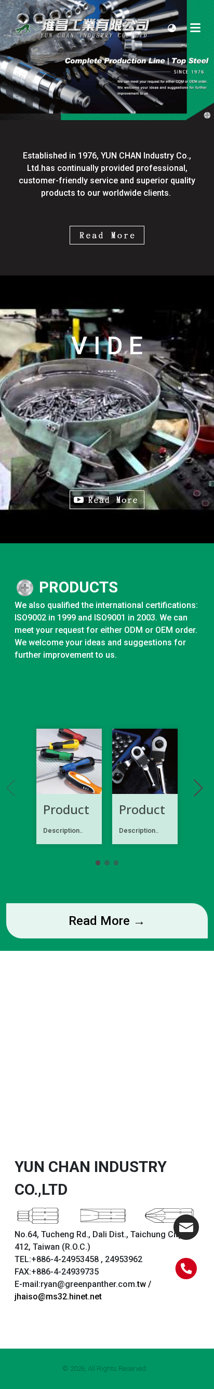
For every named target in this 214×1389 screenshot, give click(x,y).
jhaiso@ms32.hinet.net (58, 1296)
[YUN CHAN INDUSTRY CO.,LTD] (84, 27)
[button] (172, 27)
